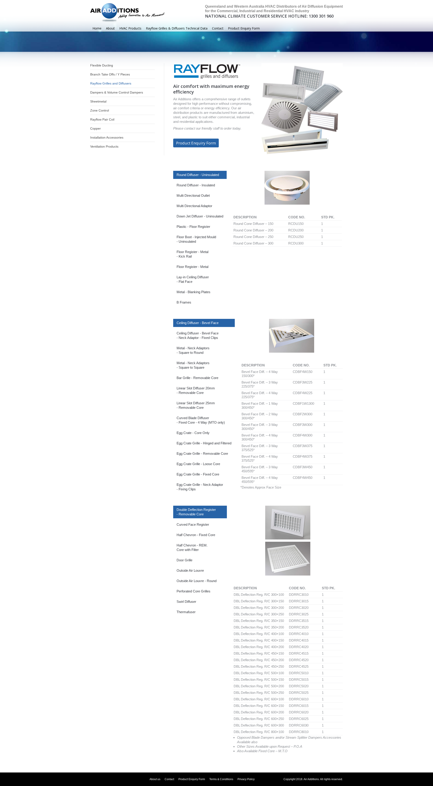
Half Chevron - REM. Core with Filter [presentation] (192, 547)
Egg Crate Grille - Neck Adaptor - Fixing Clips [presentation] (200, 487)
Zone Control (99, 110)
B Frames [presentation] (184, 302)
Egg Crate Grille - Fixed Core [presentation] (198, 474)
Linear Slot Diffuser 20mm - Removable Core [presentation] (196, 390)
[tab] (200, 175)
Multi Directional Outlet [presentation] (193, 195)
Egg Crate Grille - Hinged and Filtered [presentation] (204, 443)
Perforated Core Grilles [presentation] (193, 591)
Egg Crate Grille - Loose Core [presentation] (198, 464)
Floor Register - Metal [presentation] (192, 267)
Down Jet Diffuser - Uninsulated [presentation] (200, 216)
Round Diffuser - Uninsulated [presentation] (198, 175)
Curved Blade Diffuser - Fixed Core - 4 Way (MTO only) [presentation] (201, 420)
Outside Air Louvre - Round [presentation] (196, 581)
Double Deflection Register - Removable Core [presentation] (196, 512)
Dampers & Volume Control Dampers (116, 92)
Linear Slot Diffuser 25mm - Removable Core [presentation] (196, 405)
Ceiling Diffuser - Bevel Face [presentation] (198, 323)
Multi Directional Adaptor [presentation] (194, 206)
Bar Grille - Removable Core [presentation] (197, 378)
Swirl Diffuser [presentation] (186, 601)
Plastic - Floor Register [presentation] (193, 226)
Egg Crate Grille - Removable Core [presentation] (202, 453)
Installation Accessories (106, 137)
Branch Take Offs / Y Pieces (110, 74)
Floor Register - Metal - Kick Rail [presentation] (192, 254)
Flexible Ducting (101, 65)
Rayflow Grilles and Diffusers (110, 83)
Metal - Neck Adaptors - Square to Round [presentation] (193, 350)
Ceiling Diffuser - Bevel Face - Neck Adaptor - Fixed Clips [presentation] (198, 335)
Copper (95, 128)
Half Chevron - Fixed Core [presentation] (196, 535)
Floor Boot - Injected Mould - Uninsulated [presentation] (196, 239)
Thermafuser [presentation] (186, 612)
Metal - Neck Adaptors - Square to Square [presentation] (193, 365)
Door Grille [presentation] (184, 560)
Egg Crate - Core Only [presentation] (193, 433)
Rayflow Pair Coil (102, 119)
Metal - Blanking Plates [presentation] (193, 292)
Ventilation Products (104, 146)
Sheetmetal (98, 101)
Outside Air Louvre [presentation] (190, 570)
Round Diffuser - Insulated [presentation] (196, 185)
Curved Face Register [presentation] (193, 524)
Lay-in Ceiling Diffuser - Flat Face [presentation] (193, 279)
